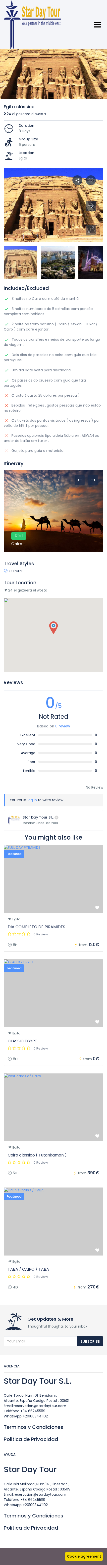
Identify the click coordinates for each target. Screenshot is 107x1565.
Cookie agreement (84, 1556)
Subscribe (90, 1341)
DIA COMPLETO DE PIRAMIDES (36, 927)
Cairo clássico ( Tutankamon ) (37, 1155)
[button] (91, 230)
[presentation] (80, 480)
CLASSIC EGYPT (22, 1041)
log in (32, 799)
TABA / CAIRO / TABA (28, 1269)
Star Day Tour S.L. (38, 817)
